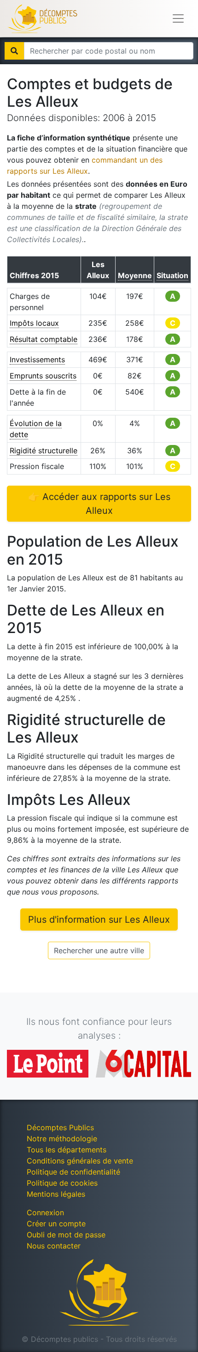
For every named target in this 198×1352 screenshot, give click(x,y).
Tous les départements (66, 1149)
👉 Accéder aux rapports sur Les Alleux (99, 503)
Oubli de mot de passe (66, 1234)
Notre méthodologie (62, 1138)
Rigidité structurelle (43, 450)
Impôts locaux (34, 323)
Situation (172, 275)
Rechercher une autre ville (99, 950)
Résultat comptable (43, 339)
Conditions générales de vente (80, 1160)
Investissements (37, 359)
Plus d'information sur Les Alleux (99, 919)
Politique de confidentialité (73, 1171)
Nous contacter (54, 1245)
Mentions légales (56, 1194)
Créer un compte (56, 1223)
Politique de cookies (62, 1183)
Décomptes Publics (60, 1127)
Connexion (45, 1212)
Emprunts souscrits (43, 375)
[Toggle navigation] (178, 18)
